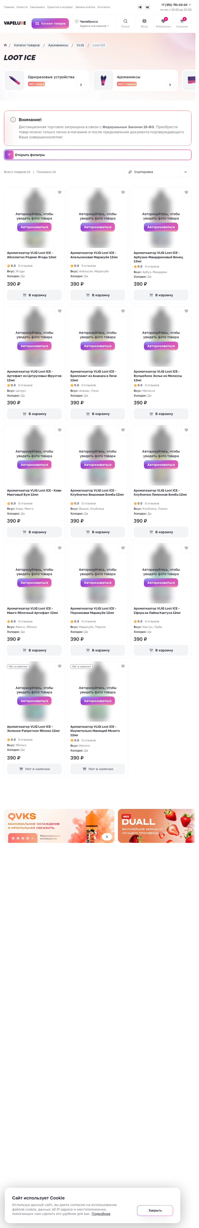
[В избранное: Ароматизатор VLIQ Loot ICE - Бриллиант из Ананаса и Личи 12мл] (123, 311)
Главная (9, 6)
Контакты (104, 6)
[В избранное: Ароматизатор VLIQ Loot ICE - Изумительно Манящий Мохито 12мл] (123, 666)
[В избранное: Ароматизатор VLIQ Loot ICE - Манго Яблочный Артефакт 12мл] (60, 548)
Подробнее (101, 1214)
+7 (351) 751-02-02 (174, 5)
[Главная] (5, 45)
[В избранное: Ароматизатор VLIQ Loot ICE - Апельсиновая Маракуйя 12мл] (123, 192)
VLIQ (80, 45)
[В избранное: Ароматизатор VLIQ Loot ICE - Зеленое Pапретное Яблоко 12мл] (60, 666)
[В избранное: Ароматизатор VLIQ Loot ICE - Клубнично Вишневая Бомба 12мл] (123, 430)
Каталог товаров (27, 45)
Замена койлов (85, 6)
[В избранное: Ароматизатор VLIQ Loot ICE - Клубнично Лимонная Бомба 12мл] (186, 430)
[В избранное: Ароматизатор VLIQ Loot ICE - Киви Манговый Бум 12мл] (60, 430)
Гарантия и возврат (60, 6)
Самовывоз (37, 6)
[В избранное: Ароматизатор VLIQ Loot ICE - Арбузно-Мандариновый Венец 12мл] (186, 192)
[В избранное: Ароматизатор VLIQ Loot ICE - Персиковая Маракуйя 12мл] (123, 548)
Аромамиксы (58, 45)
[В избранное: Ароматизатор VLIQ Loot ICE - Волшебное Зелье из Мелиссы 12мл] (186, 311)
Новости (22, 6)
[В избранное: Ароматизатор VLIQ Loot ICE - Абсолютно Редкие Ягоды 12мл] (60, 192)
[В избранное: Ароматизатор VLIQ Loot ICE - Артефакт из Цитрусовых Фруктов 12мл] (60, 311)
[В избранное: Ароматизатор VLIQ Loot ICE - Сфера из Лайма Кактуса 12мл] (186, 548)
